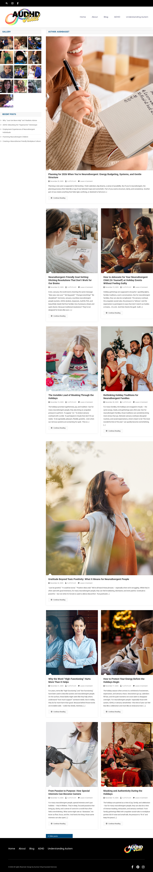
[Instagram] (143, 866)
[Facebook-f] (132, 866)
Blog (106, 17)
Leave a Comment (86, 181)
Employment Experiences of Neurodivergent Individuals (19, 130)
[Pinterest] (137, 866)
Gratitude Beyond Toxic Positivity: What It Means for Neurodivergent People (88, 579)
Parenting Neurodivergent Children (15, 137)
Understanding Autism (137, 17)
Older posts (53, 836)
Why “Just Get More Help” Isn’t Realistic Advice (20, 120)
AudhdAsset (71, 181)
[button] (6, 3)
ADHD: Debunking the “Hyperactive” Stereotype (20, 125)
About (95, 17)
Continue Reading (59, 198)
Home (83, 17)
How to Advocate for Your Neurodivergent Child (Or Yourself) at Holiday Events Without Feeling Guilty (125, 280)
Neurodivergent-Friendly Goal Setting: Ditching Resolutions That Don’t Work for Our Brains (70, 280)
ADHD (117, 17)
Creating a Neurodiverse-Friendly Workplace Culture (22, 141)
